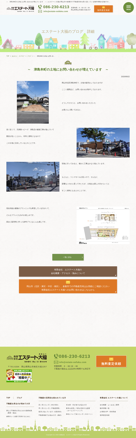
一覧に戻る (67, 257)
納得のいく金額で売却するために (18, 416)
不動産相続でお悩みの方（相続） (51, 415)
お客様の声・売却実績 (108, 411)
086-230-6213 (56, 7)
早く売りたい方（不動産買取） (50, 408)
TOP (7, 56)
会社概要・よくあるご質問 (109, 405)
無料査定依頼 (103, 10)
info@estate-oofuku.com (55, 11)
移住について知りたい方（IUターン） (79, 414)
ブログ (29, 56)
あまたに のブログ (18, 56)
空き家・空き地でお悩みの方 (76, 405)
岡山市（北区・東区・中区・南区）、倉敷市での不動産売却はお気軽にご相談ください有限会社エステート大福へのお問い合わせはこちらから (68, 288)
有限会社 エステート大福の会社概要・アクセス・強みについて (68, 271)
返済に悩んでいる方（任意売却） (51, 411)
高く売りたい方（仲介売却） (49, 405)
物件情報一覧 (104, 408)
